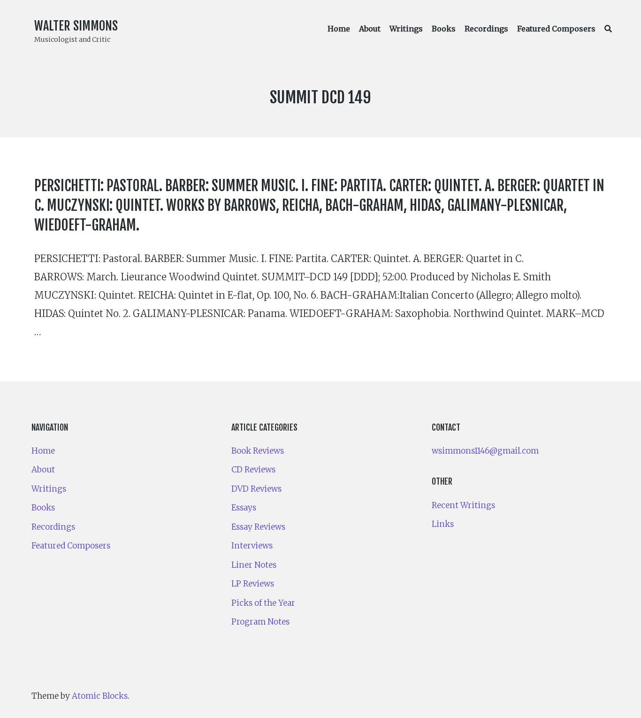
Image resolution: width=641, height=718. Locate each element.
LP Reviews (252, 584)
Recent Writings (463, 505)
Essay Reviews (258, 527)
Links (443, 524)
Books (444, 28)
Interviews (252, 545)
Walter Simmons (76, 25)
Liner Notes (253, 565)
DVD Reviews (256, 489)
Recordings (486, 28)
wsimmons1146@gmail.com (485, 451)
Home (339, 28)
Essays (243, 507)
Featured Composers (556, 28)
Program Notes (260, 622)
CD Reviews (253, 469)
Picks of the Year (263, 603)
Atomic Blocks (100, 696)
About (370, 28)
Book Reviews (257, 451)
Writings (406, 28)
